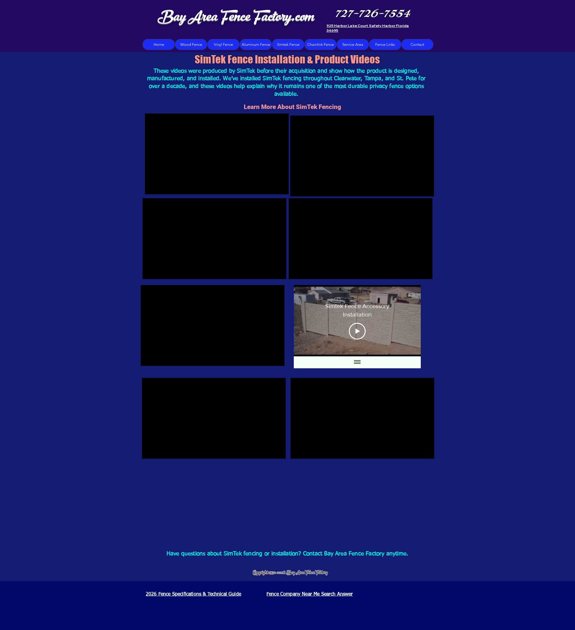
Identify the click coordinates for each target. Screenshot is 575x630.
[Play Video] (357, 331)
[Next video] (408, 320)
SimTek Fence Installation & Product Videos (287, 59)
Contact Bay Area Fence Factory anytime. (355, 554)
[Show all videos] (357, 362)
